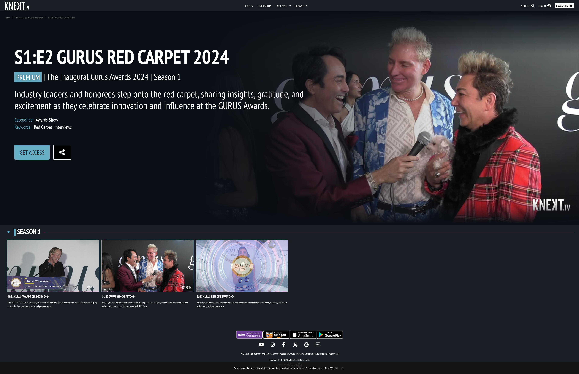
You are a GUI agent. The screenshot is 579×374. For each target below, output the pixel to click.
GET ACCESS (32, 152)
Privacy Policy (292, 353)
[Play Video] (53, 266)
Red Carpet (43, 127)
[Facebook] (284, 345)
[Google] (306, 345)
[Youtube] (261, 345)
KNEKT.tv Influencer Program (274, 353)
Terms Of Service (306, 353)
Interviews (63, 127)
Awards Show (47, 120)
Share (247, 353)
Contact (257, 353)
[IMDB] (318, 345)
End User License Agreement (326, 353)
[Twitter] (295, 345)
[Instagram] (272, 345)
